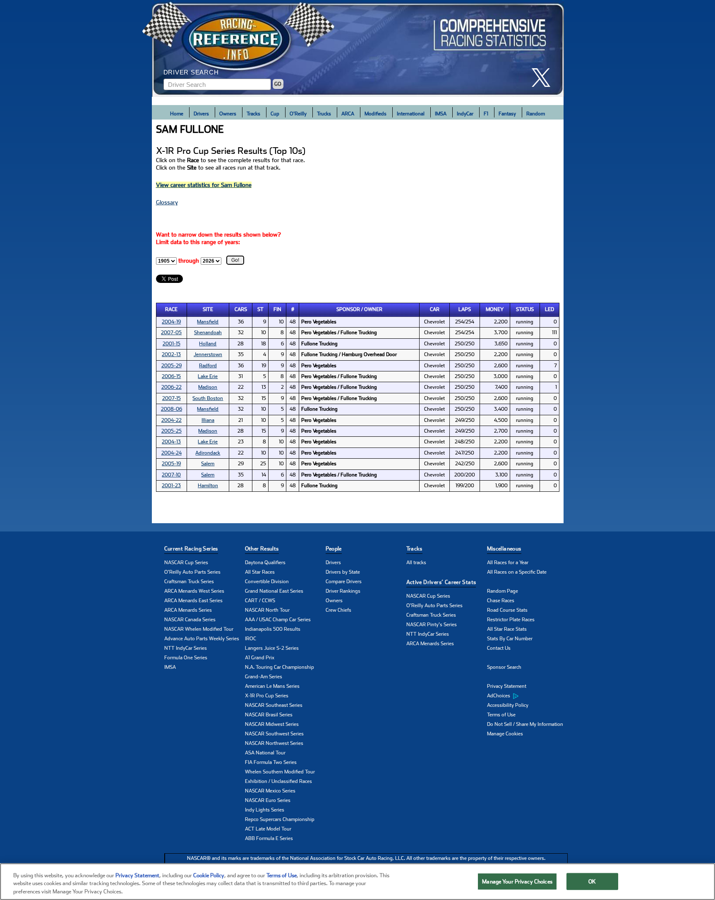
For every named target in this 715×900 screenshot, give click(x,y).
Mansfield (207, 322)
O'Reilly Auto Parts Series (192, 572)
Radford (208, 366)
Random (535, 114)
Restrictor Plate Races (511, 619)
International (411, 114)
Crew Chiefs (338, 610)
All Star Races (260, 572)
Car (434, 309)
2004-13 (171, 442)
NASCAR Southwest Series (274, 734)
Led (549, 309)
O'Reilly (298, 114)
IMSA (440, 114)
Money (495, 309)
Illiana (208, 420)
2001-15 (171, 344)
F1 (486, 114)
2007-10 (171, 475)
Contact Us (499, 648)
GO (277, 84)
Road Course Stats (507, 610)
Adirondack (207, 453)
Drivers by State (343, 572)
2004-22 (171, 420)
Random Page (502, 591)
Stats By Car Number (510, 638)
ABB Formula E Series (269, 838)
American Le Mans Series (272, 686)
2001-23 (171, 485)
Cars (241, 309)
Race (171, 309)
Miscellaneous (504, 549)
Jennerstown (208, 354)
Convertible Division (267, 581)
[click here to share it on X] (544, 77)
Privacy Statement (506, 686)
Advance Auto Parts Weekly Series (201, 638)
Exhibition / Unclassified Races (278, 781)
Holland (207, 344)
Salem (207, 464)
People (334, 549)
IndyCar (465, 114)
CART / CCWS (260, 600)
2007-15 (171, 398)
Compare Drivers (344, 581)
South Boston (207, 398)
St (260, 309)
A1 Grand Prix (259, 658)
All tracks (416, 562)
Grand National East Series (274, 591)
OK (592, 881)
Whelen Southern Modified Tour (280, 772)
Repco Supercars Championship (279, 819)
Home (176, 114)
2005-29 (171, 366)
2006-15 (171, 376)
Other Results (262, 549)
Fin (277, 309)
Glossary (167, 202)
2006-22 (171, 387)
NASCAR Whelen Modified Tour (198, 629)
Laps (464, 309)
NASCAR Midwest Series (272, 724)
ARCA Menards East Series (193, 600)
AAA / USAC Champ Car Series (278, 619)
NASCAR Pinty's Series (431, 624)
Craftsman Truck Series (189, 581)
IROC (250, 638)
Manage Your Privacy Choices (517, 881)
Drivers (201, 114)
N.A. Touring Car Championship (279, 667)
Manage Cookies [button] (505, 734)
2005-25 (171, 431)
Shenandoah (208, 332)
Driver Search (191, 72)
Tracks (253, 114)
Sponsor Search (504, 667)
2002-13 (171, 354)
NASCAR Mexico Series (270, 791)
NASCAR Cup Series (186, 562)
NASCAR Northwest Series (274, 743)
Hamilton (208, 485)
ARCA (347, 114)
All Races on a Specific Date (517, 572)
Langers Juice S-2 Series (272, 648)
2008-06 (171, 409)
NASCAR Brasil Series (269, 715)
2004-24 (171, 453)
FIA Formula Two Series (271, 762)
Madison (207, 387)
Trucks (324, 114)
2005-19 (171, 464)
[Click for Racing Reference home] (358, 48)
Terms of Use (501, 715)
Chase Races (500, 600)
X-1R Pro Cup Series (266, 696)
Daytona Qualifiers (265, 562)
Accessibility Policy (507, 705)
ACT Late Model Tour (268, 829)
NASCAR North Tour (267, 610)
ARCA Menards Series (188, 610)
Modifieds (375, 114)
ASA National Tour (265, 753)
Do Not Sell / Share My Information (525, 724)
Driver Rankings (343, 591)
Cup (275, 114)
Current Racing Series (191, 549)
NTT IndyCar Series (185, 648)
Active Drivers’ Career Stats (441, 582)
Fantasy (507, 114)
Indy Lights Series (264, 810)
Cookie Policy (208, 875)
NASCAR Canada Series (190, 619)
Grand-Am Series (263, 677)
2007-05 (171, 332)
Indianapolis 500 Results (272, 629)
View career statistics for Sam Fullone (204, 185)
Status (525, 309)
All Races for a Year (507, 562)
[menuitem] (527, 696)
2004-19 (171, 322)
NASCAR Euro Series (267, 800)
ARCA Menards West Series (194, 591)
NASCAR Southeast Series (273, 705)
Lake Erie (208, 376)
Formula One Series (185, 658)
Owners (227, 114)
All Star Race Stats (507, 629)
